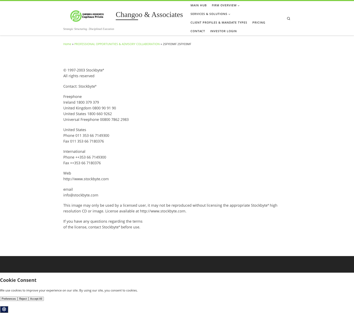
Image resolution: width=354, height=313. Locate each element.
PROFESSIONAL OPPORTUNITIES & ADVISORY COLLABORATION (117, 44)
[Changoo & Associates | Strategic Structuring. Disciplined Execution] (88, 15)
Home (67, 44)
